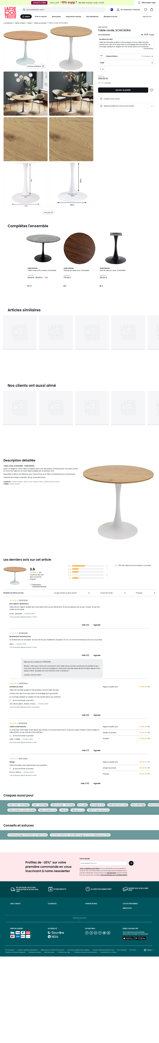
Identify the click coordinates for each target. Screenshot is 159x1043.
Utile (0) (85, 625)
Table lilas (63, 810)
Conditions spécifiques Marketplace (27, 950)
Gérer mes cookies (49, 952)
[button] (151, 9)
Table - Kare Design (40, 805)
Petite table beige (138, 805)
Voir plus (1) (48, 212)
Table (29, 23)
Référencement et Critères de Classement (52, 950)
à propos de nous (91, 904)
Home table (82, 805)
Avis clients (133, 950)
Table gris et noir (77, 810)
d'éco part (108, 83)
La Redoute (8, 23)
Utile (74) (85, 783)
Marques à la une (110, 16)
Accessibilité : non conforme (108, 952)
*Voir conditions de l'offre (90, 868)
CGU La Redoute (121, 950)
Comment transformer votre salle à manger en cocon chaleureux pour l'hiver (80, 835)
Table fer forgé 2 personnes (98, 810)
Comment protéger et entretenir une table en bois (27, 835)
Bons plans (56, 16)
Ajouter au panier (123, 90)
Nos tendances (92, 16)
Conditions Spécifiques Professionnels (103, 950)
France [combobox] (149, 950)
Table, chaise (20, 23)
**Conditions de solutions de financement (85, 952)
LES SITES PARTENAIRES (130, 904)
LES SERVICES (52, 904)
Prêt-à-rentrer (41, 16)
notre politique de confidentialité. (114, 875)
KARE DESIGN (103, 27)
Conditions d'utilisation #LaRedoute (15, 952)
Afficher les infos (79, 918)
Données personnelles (35, 952)
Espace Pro (147, 16)
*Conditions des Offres (64, 952)
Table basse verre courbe (117, 805)
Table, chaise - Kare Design (18, 805)
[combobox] (72, 593)
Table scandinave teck (47, 810)
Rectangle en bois (97, 805)
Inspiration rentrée (73, 16)
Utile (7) (85, 750)
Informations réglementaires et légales (78, 950)
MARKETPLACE (127, 908)
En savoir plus (143, 934)
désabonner (111, 873)
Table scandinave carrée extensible (21, 810)
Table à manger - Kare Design (62, 805)
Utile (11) (85, 655)
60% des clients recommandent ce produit (134, 565)
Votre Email (85, 858)
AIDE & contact (15, 904)
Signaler (97, 625)
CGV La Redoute (9, 950)
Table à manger (40, 23)
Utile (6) (85, 715)
